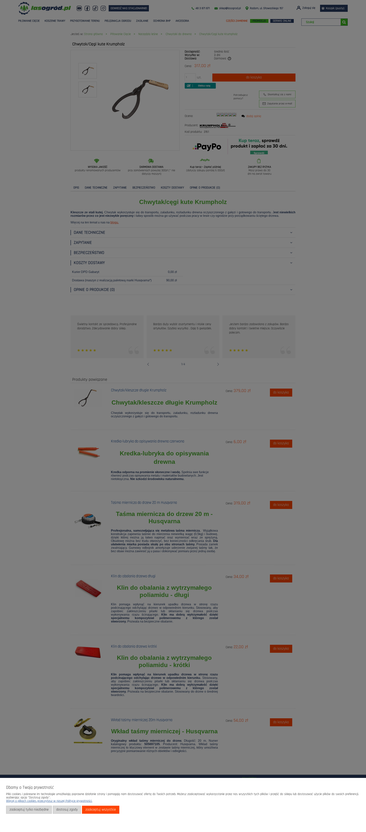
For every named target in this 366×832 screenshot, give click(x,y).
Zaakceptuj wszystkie (100, 809)
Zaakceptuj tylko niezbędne (29, 809)
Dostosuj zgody (67, 809)
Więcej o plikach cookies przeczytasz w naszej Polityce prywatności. (49, 801)
